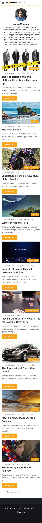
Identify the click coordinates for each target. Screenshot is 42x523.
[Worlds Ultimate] (15, 2)
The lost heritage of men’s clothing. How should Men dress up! (20, 80)
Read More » (9, 98)
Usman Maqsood (21, 24)
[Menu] (3, 3)
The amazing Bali (11, 129)
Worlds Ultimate (24, 508)
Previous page (12, 492)
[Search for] (39, 3)
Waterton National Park (15, 222)
